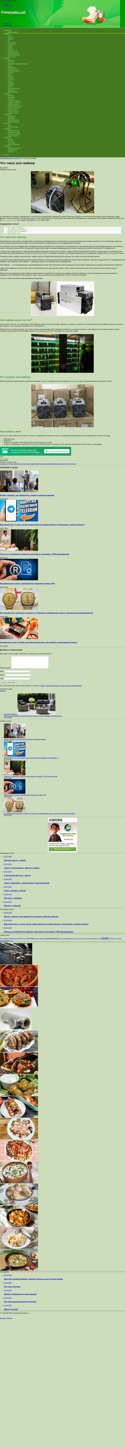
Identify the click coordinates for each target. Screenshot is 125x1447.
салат (105, 938)
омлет (83, 938)
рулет (99, 938)
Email (2, 675)
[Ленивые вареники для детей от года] (19, 1248)
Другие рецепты (14, 55)
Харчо (10, 46)
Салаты (7, 93)
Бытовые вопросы (14, 148)
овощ (75, 938)
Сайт (2, 678)
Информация (12, 32)
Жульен (10, 83)
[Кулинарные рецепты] (13, 20)
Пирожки (11, 118)
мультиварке (66, 938)
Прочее (7, 146)
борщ (1, 938)
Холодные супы (13, 53)
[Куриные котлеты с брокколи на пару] (19, 1051)
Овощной (11, 97)
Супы (10, 35)
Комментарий (5, 668)
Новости (11, 151)
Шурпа (10, 48)
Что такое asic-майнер (16, 227)
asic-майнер (4, 458)
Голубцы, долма (13, 71)
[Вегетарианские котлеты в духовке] (19, 1008)
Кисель (10, 139)
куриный (48, 938)
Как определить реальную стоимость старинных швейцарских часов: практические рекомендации (46, 613)
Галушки (11, 85)
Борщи (10, 39)
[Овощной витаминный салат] (19, 1161)
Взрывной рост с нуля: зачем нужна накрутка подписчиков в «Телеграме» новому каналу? (42, 525)
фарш (119, 938)
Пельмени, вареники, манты (18, 64)
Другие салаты (13, 113)
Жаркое (10, 76)
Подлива (11, 90)
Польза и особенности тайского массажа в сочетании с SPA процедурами (34, 554)
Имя (2, 671)
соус (116, 938)
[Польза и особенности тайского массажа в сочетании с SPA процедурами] (19, 550)
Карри (10, 86)
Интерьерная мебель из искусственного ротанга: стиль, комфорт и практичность (33, 716)
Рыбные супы (13, 51)
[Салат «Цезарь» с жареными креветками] (19, 1139)
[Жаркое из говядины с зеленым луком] (19, 986)
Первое (7, 34)
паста (87, 938)
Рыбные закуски (14, 132)
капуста (21, 938)
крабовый (37, 938)
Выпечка (7, 114)
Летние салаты (13, 104)
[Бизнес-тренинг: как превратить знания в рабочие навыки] (19, 491)
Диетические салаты (15, 106)
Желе (10, 125)
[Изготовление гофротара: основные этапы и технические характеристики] (16, 964)
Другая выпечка (13, 121)
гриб (10, 938)
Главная (3, 158)
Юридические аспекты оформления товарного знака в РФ (27, 583)
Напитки (7, 137)
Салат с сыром (13, 111)
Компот (10, 141)
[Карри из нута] (19, 1226)
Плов (10, 65)
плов (90, 938)
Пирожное (11, 116)
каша (25, 938)
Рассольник (12, 42)
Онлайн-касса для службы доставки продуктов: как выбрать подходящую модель (38, 642)
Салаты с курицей (14, 102)
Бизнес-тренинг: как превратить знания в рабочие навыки (27, 495)
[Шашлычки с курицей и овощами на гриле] (19, 1117)
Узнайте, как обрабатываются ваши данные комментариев (60, 686)
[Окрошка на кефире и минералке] (19, 1183)
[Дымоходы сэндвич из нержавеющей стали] (15, 1030)
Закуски (7, 128)
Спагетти (11, 79)
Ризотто (11, 72)
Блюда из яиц (13, 69)
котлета (30, 938)
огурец (79, 938)
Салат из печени (14, 107)
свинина (111, 938)
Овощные (11, 67)
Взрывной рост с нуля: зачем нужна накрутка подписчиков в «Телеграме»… (31, 758)
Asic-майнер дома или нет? (18, 229)
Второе (7, 58)
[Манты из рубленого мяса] (19, 1204)
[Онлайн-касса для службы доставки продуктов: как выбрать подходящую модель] (19, 638)
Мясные (11, 60)
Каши (10, 81)
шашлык (7, 940)
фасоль (2, 940)
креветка (42, 938)
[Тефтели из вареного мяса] (19, 1095)
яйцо (12, 940)
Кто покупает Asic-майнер (17, 231)
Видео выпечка (13, 120)
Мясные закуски (13, 130)
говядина (6, 938)
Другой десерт (13, 127)
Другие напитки (13, 144)
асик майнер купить (10, 220)
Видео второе (13, 92)
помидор (94, 938)
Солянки (11, 44)
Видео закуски (13, 136)
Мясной (10, 95)
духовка (15, 938)
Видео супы (12, 56)
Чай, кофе (11, 143)
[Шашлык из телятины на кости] (19, 1073)
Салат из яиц (12, 109)
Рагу (9, 74)
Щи (9, 41)
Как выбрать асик (14, 233)
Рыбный (11, 99)
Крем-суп (11, 37)
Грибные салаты (14, 100)
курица (55, 938)
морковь (60, 938)
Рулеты (10, 78)
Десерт (7, 123)
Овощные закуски (14, 134)
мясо (72, 938)
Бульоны (11, 49)
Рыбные (11, 62)
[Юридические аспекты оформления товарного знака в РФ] (19, 580)
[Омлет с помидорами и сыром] (19, 1270)
